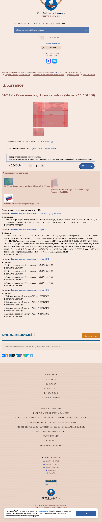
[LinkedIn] (17, 355)
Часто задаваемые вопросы (51, 431)
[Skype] (27, 355)
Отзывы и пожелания (51, 445)
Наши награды (51, 436)
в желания (30, 142)
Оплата (31, 23)
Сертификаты (51, 441)
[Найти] (85, 30)
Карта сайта (51, 388)
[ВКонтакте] (3, 355)
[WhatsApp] (24, 355)
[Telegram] (31, 355)
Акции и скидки (51, 398)
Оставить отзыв (91, 336)
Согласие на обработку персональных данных (51, 422)
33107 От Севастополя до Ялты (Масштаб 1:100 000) (27, 186)
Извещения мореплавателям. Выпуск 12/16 (29, 290)
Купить (88, 165)
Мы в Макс (52, 471)
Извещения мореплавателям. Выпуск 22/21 (29, 229)
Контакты (59, 23)
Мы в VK (52, 473)
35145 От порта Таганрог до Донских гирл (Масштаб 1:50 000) (70, 190)
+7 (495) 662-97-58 (51, 53)
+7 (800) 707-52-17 (52, 464)
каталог (18, 23)
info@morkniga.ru (52, 467)
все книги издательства (44, 148)
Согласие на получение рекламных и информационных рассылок (51, 418)
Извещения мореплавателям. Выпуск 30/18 (29, 259)
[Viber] (20, 355)
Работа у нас (51, 393)
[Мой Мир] (10, 355)
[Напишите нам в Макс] (48, 61)
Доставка (44, 23)
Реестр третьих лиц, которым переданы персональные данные (51, 427)
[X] (13, 355)
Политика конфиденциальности (51, 413)
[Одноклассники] (6, 355)
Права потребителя (51, 408)
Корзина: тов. (55, 37)
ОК (86, 514)
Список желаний (52, 43)
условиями (44, 511)
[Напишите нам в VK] (54, 61)
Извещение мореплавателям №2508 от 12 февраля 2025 (35, 213)
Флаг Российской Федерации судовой (21, 203)
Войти (53, 47)
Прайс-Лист (51, 375)
